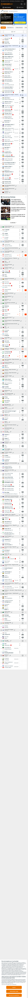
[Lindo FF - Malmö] (13, 609)
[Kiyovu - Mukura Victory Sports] (13, 558)
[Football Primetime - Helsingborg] (13, 601)
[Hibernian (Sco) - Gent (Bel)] (13, 175)
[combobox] (13, 32)
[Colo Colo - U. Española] (13, 342)
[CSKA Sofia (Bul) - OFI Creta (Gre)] (13, 80)
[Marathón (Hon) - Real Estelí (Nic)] (13, 504)
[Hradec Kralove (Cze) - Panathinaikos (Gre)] (13, 129)
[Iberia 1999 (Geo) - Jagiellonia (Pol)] (13, 53)
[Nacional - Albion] (13, 637)
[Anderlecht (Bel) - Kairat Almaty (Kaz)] (13, 88)
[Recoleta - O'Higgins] (13, 345)
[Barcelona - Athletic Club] (13, 43)
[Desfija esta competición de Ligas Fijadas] (13, 35)
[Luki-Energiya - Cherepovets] (13, 572)
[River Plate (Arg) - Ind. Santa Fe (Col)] (13, 587)
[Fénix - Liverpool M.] (13, 633)
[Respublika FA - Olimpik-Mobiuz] (13, 648)
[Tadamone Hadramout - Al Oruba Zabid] (13, 667)
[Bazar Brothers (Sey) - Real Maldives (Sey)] (13, 482)
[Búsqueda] (21, 4)
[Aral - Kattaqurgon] (13, 644)
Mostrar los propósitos (14, 995)
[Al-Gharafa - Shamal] (13, 331)
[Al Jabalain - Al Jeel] (13, 230)
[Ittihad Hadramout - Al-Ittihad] (13, 663)
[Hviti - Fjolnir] (13, 446)
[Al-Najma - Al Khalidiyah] (13, 272)
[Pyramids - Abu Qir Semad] (13, 387)
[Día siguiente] (25, 32)
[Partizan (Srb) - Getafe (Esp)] (13, 182)
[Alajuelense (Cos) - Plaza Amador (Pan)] (13, 508)
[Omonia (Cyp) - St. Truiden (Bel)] (13, 65)
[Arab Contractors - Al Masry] (13, 384)
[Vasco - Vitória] (13, 310)
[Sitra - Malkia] (13, 275)
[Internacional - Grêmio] (13, 314)
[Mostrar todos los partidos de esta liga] (25, 186)
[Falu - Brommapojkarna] (13, 597)
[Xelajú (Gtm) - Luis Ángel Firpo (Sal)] (13, 511)
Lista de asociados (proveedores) (9, 984)
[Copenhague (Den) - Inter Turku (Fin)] (13, 125)
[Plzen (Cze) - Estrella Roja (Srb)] (13, 69)
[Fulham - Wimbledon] (13, 439)
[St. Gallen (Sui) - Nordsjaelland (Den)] (13, 156)
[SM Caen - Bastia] (13, 419)
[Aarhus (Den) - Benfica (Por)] (13, 76)
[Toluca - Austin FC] (13, 518)
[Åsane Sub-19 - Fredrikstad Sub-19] (13, 529)
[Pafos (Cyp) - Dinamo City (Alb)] (13, 137)
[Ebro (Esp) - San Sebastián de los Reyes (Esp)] (13, 493)
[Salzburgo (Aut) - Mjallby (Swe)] (13, 72)
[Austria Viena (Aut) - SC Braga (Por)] (13, 159)
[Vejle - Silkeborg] (13, 366)
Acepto (14, 987)
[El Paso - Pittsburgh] (13, 398)
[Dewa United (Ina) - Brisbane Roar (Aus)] (13, 478)
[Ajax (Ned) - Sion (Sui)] (13, 148)
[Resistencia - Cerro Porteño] (13, 544)
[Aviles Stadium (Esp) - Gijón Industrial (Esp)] (13, 489)
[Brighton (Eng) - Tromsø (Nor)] (13, 167)
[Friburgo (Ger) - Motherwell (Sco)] (13, 114)
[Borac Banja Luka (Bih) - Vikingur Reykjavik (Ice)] (13, 163)
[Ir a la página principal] (8, 4)
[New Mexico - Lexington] (13, 401)
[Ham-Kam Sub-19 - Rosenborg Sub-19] (13, 533)
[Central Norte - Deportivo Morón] (13, 245)
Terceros (23, 974)
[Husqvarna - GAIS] (13, 605)
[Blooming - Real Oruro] (13, 282)
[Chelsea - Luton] (13, 435)
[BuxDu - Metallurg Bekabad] (13, 652)
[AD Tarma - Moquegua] (13, 551)
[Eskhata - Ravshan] (13, 626)
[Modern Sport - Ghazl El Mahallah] (13, 380)
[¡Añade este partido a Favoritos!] (1, 39)
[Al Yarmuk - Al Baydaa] (13, 659)
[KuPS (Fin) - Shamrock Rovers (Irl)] (13, 99)
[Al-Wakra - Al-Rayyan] (13, 335)
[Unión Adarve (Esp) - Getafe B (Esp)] (13, 474)
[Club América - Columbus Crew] (13, 522)
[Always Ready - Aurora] (13, 286)
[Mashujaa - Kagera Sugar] (13, 616)
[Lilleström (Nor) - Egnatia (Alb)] (13, 61)
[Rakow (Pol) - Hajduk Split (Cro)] (13, 140)
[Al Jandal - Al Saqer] (13, 238)
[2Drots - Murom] (13, 576)
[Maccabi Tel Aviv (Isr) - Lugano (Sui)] (13, 106)
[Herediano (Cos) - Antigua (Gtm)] (13, 500)
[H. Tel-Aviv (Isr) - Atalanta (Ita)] (13, 152)
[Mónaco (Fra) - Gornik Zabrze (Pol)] (13, 118)
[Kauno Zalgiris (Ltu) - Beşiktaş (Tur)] (13, 57)
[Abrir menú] (24, 4)
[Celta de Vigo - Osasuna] (13, 39)
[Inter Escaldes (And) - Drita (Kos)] (13, 133)
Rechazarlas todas (14, 991)
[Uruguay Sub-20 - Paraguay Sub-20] (13, 467)
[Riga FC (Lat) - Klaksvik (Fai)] (13, 144)
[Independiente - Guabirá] (13, 290)
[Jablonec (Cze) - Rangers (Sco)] (13, 102)
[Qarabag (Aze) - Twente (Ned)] (13, 110)
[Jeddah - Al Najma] (13, 234)
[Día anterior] (2, 32)
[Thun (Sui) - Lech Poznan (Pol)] (13, 84)
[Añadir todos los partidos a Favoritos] (1, 35)
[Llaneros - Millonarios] (13, 356)
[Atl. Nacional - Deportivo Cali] (13, 352)
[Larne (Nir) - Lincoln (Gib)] (13, 179)
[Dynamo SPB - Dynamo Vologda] (13, 580)
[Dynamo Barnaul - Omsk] (13, 569)
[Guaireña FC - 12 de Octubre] (13, 540)
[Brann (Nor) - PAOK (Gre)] (13, 121)
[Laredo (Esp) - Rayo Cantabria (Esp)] (13, 485)
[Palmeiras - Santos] (13, 307)
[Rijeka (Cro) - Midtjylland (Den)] (13, 171)
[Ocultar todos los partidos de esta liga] (25, 35)
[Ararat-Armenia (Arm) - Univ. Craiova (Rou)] (13, 50)
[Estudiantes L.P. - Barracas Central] (13, 255)
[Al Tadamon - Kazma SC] (13, 460)
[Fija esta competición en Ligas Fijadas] (16, 186)
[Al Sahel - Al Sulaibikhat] (13, 456)
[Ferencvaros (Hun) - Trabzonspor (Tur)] (13, 92)
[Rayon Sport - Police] (13, 562)
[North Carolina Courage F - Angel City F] (13, 412)
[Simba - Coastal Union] (13, 619)
